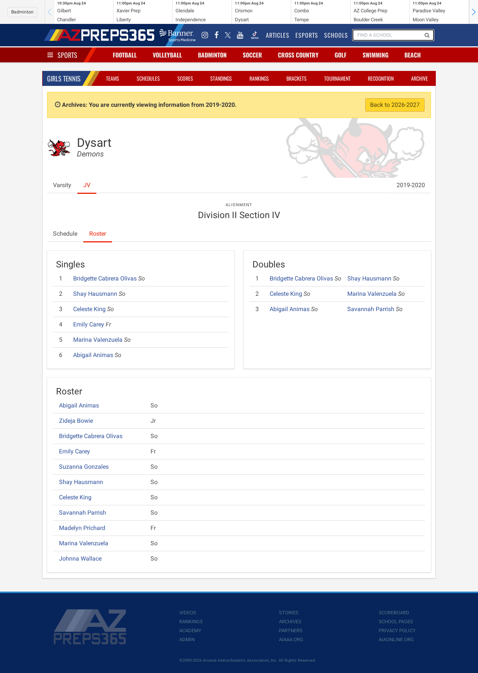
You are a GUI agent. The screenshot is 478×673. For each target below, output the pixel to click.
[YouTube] (240, 35)
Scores (185, 78)
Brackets (296, 78)
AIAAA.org (291, 639)
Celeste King (90, 309)
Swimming (375, 54)
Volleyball (167, 54)
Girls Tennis (64, 78)
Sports (67, 55)
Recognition (381, 78)
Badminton (22, 12)
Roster (97, 233)
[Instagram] (205, 35)
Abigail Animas (94, 355)
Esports (306, 35)
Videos (187, 612)
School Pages (396, 621)
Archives (290, 621)
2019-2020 (411, 185)
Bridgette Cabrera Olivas (105, 278)
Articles (277, 35)
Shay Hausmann (96, 293)
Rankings (259, 78)
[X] (227, 35)
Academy (190, 630)
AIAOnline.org (396, 639)
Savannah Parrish (371, 309)
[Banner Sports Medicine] (177, 35)
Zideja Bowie (76, 420)
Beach (412, 54)
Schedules (148, 78)
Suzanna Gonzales (84, 466)
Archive (419, 78)
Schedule (65, 233)
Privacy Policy (397, 630)
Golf (341, 54)
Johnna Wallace (80, 558)
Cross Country (298, 54)
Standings (221, 78)
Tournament (337, 78)
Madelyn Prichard (82, 527)
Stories (288, 612)
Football (125, 54)
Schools (336, 35)
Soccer (252, 54)
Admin (187, 639)
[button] (473, 12)
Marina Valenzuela (98, 339)
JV (86, 185)
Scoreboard (394, 612)
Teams (112, 78)
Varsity (62, 185)
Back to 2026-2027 (395, 104)
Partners (290, 630)
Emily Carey (89, 324)
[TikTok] (254, 35)
